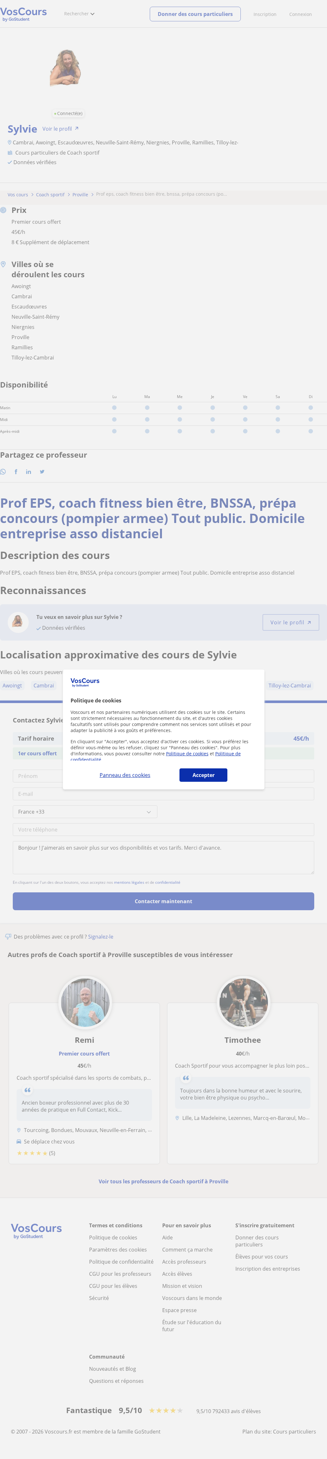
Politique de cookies (187, 754)
